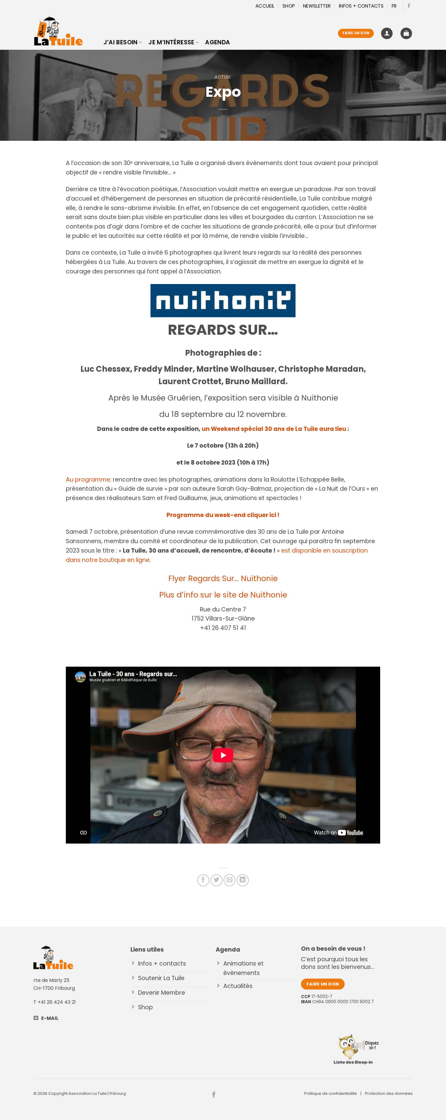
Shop (288, 6)
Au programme (88, 479)
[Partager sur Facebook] (203, 880)
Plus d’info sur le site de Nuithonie (223, 594)
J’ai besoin (120, 42)
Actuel (223, 77)
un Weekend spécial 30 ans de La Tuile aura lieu (274, 429)
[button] (387, 33)
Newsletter (317, 6)
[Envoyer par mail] (230, 880)
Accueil (264, 6)
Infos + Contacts (361, 6)
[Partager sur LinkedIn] (243, 880)
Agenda (217, 42)
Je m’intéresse (171, 42)
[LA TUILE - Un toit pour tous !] (58, 30)
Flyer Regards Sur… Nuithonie (223, 578)
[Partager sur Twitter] (217, 880)
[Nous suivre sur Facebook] (409, 6)
